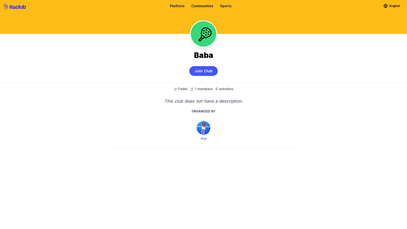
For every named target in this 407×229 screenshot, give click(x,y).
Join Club (203, 71)
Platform (177, 6)
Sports (225, 6)
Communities (202, 6)
